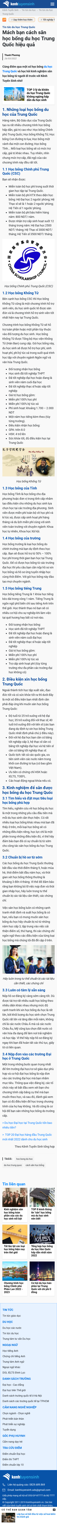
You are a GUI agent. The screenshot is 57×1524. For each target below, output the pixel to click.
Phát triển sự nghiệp (14, 1424)
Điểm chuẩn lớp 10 (13, 1464)
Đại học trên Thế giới (14, 1390)
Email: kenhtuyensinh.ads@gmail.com (29, 1490)
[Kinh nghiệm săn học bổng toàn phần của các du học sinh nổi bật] (14, 1205)
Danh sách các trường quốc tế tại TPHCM (26, 1401)
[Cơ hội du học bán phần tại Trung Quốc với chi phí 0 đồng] (42, 1279)
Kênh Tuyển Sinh (10, 10)
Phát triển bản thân (13, 1418)
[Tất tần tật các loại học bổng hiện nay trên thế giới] (14, 1242)
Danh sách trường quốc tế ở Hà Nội (22, 1395)
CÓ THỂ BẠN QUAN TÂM (17, 1509)
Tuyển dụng (9, 1429)
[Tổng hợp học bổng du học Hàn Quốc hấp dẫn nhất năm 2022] (42, 1242)
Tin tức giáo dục (12, 1315)
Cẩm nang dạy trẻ (12, 1441)
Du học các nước (12, 1327)
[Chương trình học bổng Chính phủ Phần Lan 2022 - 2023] (14, 1279)
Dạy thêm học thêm (22, 19)
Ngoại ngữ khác (11, 1367)
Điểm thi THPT (11, 1459)
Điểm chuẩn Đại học (14, 1453)
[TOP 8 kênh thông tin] (42, 1205)
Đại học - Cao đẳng (13, 1384)
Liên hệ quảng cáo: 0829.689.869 (26, 1484)
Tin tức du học (29, 10)
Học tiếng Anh (10, 1350)
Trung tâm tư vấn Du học (16, 1338)
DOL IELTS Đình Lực (14, 1372)
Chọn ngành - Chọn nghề (16, 1413)
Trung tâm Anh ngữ (13, 1361)
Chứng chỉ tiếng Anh (14, 1356)
